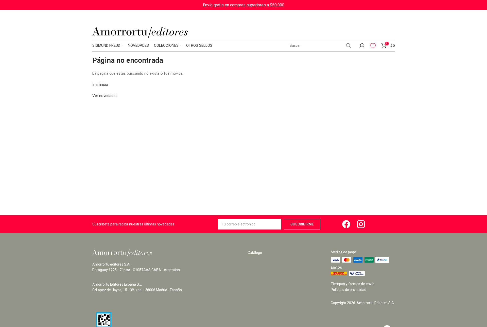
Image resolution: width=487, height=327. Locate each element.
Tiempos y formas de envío (352, 284)
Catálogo (255, 253)
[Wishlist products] (373, 45)
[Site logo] (140, 32)
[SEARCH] (348, 45)
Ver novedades (104, 95)
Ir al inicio (100, 84)
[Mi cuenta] (362, 45)
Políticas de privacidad (348, 290)
